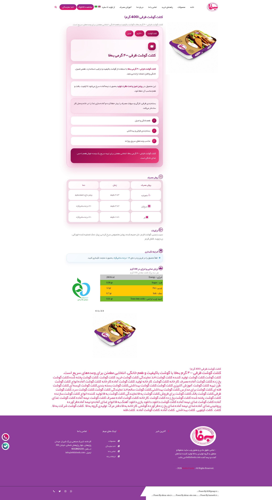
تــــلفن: (81, 449)
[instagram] (65, 491)
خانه (192, 7)
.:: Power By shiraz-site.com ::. (186, 495)
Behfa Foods (188, 468)
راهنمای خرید (167, 7)
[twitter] (60, 491)
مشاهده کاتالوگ (85, 7)
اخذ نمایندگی (68, 7)
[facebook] (54, 491)
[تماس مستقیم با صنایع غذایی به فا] (5, 437)
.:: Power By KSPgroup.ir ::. (208, 491)
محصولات (181, 7)
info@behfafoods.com (75, 452)
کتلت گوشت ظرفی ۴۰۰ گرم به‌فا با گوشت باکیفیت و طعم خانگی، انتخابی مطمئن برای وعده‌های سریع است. (142, 373)
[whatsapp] (71, 491)
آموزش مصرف (125, 7)
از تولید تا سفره (108, 7)
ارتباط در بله (111, 456)
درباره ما (139, 7)
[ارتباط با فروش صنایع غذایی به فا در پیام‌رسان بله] (5, 446)
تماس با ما (152, 7)
